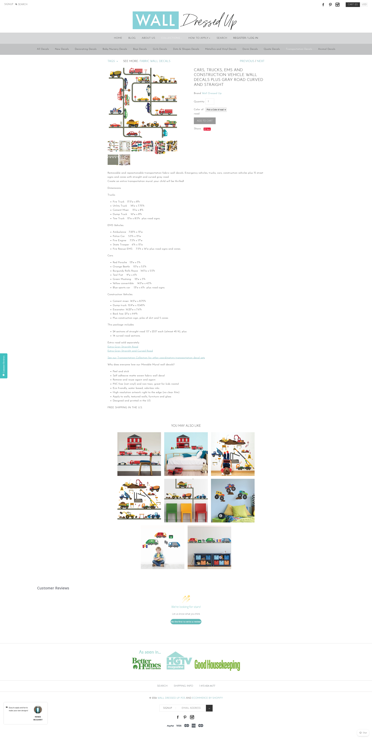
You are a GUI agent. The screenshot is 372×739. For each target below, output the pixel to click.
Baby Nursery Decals (115, 49)
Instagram (337, 4)
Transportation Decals (299, 49)
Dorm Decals (250, 49)
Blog (132, 38)
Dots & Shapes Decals (186, 49)
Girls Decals (160, 49)
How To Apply (199, 38)
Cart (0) (353, 4)
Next (260, 61)
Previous (247, 61)
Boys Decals (140, 49)
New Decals (62, 49)
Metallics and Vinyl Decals (220, 49)
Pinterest (330, 4)
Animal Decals (326, 49)
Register (239, 38)
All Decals (43, 49)
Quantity (199, 101)
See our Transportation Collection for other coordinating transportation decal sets (156, 358)
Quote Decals (272, 49)
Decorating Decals (85, 49)
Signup (8, 4)
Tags (113, 61)
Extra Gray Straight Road (123, 347)
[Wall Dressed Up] (186, 11)
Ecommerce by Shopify (207, 698)
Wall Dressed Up (212, 93)
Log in (253, 38)
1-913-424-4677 (207, 686)
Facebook (323, 4)
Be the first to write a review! (186, 621)
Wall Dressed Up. (169, 698)
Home (118, 38)
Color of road (198, 111)
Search (222, 38)
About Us (148, 38)
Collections (171, 38)
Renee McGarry (37, 718)
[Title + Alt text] (63, 675)
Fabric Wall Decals (155, 61)
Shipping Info (183, 686)
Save (208, 129)
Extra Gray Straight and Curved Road (130, 351)
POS (183, 698)
